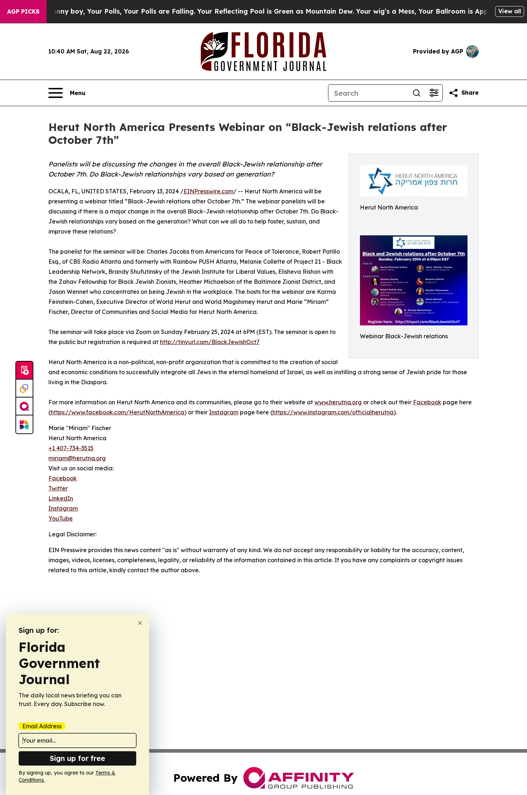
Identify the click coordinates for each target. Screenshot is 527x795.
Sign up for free (77, 758)
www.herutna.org (338, 402)
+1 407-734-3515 (71, 448)
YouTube (60, 518)
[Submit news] (24, 371)
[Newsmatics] (24, 424)
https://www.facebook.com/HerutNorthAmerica (117, 412)
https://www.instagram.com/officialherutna (333, 412)
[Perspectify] (24, 389)
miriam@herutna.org (77, 458)
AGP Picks (23, 11)
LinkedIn (60, 498)
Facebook (427, 402)
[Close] (140, 623)
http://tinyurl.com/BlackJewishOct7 (210, 341)
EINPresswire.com (208, 191)
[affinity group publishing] (24, 406)
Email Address (42, 726)
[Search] (416, 93)
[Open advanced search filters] (433, 93)
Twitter (58, 488)
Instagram (223, 412)
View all (509, 11)
